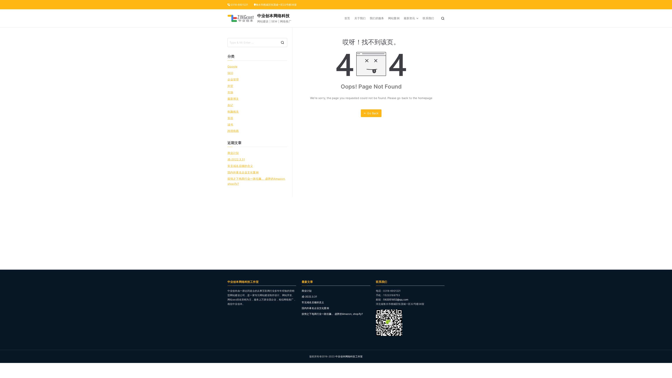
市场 (230, 92)
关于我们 (360, 18)
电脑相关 (233, 111)
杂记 (230, 105)
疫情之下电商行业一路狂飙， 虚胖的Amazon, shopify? (256, 181)
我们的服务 (377, 18)
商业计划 (233, 153)
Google (232, 66)
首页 (347, 18)
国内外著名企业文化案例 (243, 172)
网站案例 (394, 18)
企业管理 (233, 79)
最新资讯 (409, 18)
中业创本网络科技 (273, 15)
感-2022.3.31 (236, 159)
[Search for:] (257, 42)
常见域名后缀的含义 (240, 166)
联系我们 (428, 18)
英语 (230, 118)
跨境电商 (233, 131)
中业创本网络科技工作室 (349, 356)
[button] (416, 18)
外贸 (230, 86)
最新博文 (233, 98)
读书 (230, 124)
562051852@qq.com (395, 299)
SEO (230, 73)
